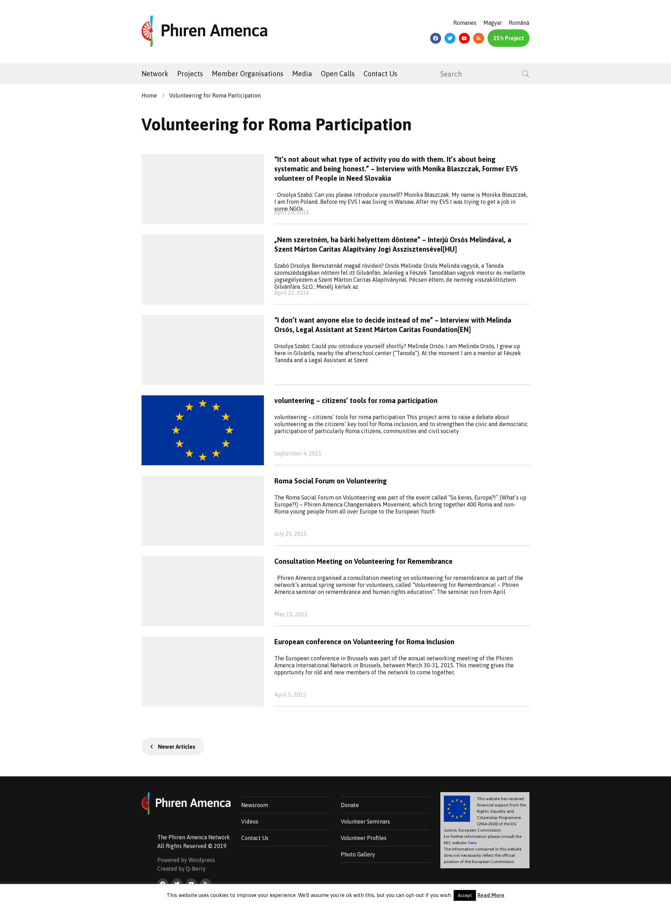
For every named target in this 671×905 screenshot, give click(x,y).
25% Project (508, 38)
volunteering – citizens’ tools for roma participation (356, 400)
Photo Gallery (358, 854)
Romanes (464, 23)
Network (155, 74)
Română (519, 23)
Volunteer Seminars (365, 821)
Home (149, 95)
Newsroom (254, 805)
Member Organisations (247, 74)
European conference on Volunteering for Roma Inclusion (364, 642)
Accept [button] (465, 895)
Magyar (492, 23)
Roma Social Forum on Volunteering (330, 481)
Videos (249, 821)
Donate (350, 805)
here (472, 842)
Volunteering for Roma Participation (215, 95)
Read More (490, 895)
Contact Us (380, 74)
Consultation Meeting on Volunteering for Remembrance (363, 561)
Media (302, 74)
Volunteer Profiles (364, 838)
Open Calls (338, 74)
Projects (190, 74)
